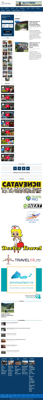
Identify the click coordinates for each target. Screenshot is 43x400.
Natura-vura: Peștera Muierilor (12, 322)
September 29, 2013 (33, 48)
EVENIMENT (3, 10)
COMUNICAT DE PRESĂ (16, 10)
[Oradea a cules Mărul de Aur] (3, 346)
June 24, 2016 (9, 340)
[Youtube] (23, 168)
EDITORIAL (8, 10)
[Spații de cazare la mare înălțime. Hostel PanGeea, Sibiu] (10, 42)
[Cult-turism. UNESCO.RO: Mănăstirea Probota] (5, 60)
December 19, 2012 (10, 352)
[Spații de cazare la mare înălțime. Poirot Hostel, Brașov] (11, 363)
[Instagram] (19, 168)
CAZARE (12, 8)
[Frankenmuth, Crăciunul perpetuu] (3, 352)
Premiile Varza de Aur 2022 (11, 333)
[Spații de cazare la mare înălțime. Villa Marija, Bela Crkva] (10, 64)
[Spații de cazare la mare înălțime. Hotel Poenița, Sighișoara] (10, 46)
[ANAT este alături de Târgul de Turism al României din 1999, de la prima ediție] (5, 42)
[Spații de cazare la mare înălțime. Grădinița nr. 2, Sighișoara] (7, 79)
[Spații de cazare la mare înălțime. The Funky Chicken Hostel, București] (5, 57)
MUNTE (28, 8)
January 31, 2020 (9, 329)
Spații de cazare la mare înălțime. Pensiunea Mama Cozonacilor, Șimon (34, 24)
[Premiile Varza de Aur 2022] (3, 335)
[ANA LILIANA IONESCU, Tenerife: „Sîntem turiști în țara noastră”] (3, 329)
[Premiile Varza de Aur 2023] (5, 68)
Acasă (2, 8)
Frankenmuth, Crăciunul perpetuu (12, 350)
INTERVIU (37, 8)
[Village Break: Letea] (10, 75)
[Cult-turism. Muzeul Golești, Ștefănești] (10, 57)
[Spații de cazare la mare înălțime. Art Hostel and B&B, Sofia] (5, 53)
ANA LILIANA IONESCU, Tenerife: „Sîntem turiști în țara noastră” (18, 328)
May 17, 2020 (32, 27)
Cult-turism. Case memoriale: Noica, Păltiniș (4, 370)
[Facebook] (15, 168)
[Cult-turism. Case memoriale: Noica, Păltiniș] (4, 363)
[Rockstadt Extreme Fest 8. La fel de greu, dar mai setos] (25, 363)
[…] (32, 39)
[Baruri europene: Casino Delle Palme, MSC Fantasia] (3, 340)
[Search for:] (36, 12)
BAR (16, 8)
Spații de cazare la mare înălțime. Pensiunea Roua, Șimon (34, 45)
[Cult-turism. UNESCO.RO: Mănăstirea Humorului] (5, 46)
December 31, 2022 (10, 335)
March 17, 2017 (9, 323)
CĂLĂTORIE (7, 8)
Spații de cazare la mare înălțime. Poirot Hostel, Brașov (10, 371)
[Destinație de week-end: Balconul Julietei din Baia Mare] (5, 64)
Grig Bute (37, 27)
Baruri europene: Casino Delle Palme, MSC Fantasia (15, 339)
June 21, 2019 (9, 346)
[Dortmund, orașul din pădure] (5, 75)
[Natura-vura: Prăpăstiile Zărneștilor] (10, 49)
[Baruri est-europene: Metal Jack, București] (18, 363)
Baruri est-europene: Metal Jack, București (18, 370)
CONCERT (32, 8)
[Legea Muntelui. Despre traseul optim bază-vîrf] (7, 308)
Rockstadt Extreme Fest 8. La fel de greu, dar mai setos (25, 370)
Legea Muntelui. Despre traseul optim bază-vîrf (7, 315)
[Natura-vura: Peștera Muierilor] (3, 323)
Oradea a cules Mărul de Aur (11, 345)
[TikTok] (28, 168)
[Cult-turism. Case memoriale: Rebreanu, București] (10, 60)
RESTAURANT (22, 8)
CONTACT (23, 10)
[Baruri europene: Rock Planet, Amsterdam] (10, 53)
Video (8, 83)
